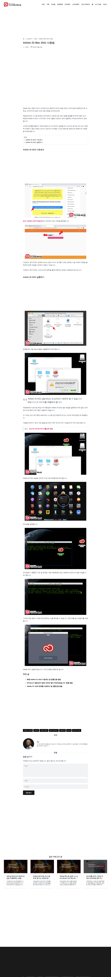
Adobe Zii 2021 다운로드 (34, 140)
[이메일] (30, 743)
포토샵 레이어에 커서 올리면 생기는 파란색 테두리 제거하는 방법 (41, 878)
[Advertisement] (55, 91)
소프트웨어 (29, 38)
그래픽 (35, 38)
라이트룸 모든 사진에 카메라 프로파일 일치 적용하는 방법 (94, 878)
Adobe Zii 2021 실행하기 (34, 142)
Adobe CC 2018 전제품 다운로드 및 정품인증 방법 (44, 686)
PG (38, 742)
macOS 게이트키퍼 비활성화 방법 (41, 429)
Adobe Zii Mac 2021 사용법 (46, 38)
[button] (108, 4)
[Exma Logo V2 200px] (12, 4)
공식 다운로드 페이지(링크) (32, 221)
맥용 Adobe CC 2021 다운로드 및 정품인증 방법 (44, 679)
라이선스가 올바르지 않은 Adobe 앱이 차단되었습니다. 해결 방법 (50, 683)
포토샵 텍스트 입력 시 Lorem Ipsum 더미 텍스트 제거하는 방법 (69, 878)
